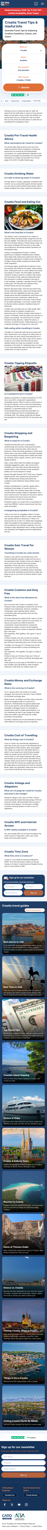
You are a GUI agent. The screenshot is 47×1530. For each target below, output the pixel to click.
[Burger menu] (42, 4)
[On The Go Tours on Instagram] (26, 1504)
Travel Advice (31, 1495)
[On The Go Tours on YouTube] (19, 1504)
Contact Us (9, 1495)
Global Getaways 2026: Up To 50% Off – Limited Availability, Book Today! (23, 11)
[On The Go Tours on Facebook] (4, 1504)
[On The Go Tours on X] (11, 1504)
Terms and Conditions (10, 1526)
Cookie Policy (37, 1526)
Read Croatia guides (33, 910)
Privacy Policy (25, 1526)
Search (25, 87)
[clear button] (41, 50)
